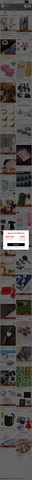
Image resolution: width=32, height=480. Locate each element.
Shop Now (16, 244)
